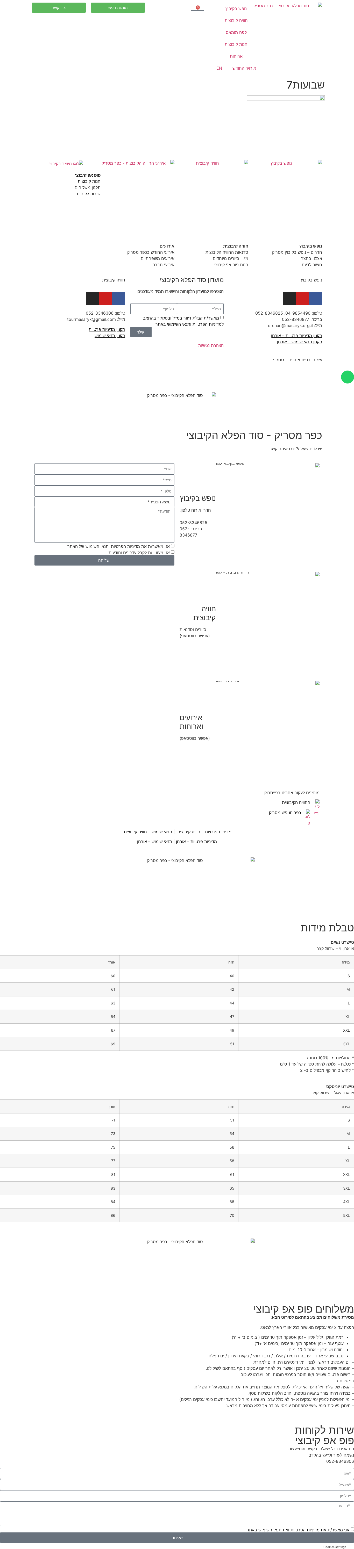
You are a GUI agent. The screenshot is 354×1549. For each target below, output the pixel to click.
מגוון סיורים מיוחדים (230, 258)
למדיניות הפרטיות (208, 324)
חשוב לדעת (311, 264)
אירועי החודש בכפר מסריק (150, 252)
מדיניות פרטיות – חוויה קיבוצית (204, 831)
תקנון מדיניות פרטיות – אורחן (296, 335)
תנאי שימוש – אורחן (154, 841)
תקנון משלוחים (88, 187)
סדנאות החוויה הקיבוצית (227, 252)
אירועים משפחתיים (157, 258)
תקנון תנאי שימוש (110, 335)
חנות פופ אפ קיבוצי (231, 264)
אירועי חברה (163, 264)
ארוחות (236, 56)
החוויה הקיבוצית (296, 802)
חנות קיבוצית (236, 44)
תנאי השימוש (178, 324)
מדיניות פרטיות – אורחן (196, 841)
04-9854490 (297, 313)
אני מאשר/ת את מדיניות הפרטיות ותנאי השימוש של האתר (118, 546)
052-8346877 (295, 319)
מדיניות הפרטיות (305, 1529)
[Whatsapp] (347, 377)
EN (219, 68)
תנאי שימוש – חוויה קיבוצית (147, 831)
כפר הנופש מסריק (285, 812)
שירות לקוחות (89, 193)
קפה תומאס (236, 32)
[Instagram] (92, 298)
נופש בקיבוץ (236, 8)
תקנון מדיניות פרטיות (107, 329)
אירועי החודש (244, 68)
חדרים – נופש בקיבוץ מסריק (297, 252)
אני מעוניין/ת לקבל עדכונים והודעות (139, 552)
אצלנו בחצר (311, 258)
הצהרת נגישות (211, 345)
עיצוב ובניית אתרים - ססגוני (297, 359)
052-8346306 (100, 313)
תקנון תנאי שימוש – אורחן (299, 341)
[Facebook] (315, 298)
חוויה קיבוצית (236, 20)
